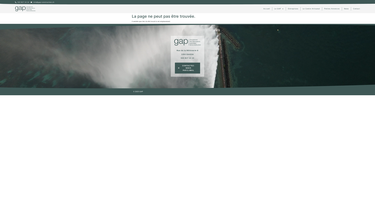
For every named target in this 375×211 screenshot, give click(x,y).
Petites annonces (332, 9)
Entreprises (293, 9)
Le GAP (277, 9)
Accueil (266, 9)
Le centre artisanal (311, 9)
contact (356, 9)
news (346, 9)
